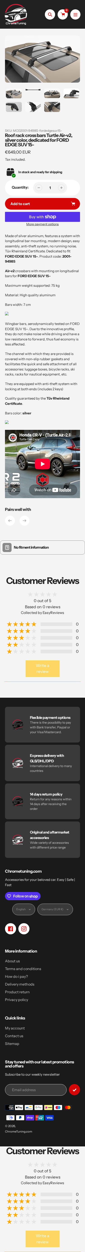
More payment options (42, 224)
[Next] (24, 521)
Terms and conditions (23, 968)
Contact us (14, 1036)
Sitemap (12, 1043)
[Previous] (10, 521)
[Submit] (74, 1089)
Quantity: (20, 187)
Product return (17, 992)
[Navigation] (75, 14)
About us (12, 961)
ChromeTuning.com (18, 1131)
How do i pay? (16, 976)
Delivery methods (19, 984)
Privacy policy (16, 999)
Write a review (42, 668)
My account (15, 1028)
